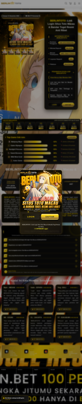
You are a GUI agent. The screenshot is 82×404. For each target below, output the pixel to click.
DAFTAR (50, 217)
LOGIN (30, 217)
